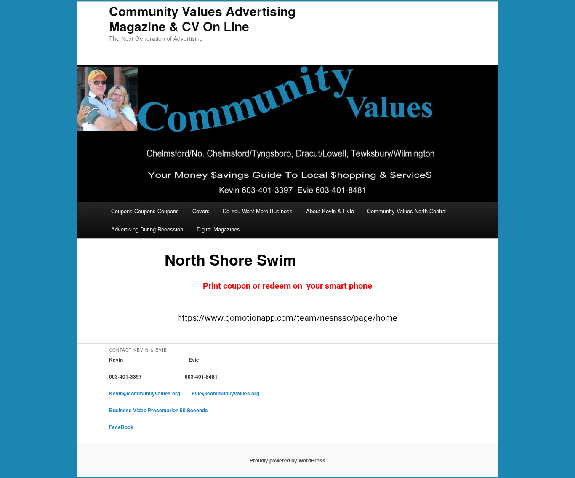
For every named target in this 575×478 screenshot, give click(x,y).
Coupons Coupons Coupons (145, 211)
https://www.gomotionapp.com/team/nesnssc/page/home (287, 318)
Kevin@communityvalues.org (145, 393)
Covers (201, 211)
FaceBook (121, 427)
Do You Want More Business (258, 211)
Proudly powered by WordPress (287, 460)
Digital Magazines (218, 229)
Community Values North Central (407, 211)
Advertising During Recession (147, 229)
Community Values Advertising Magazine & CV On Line (202, 18)
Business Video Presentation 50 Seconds (158, 410)
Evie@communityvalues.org (225, 393)
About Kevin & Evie (330, 211)
